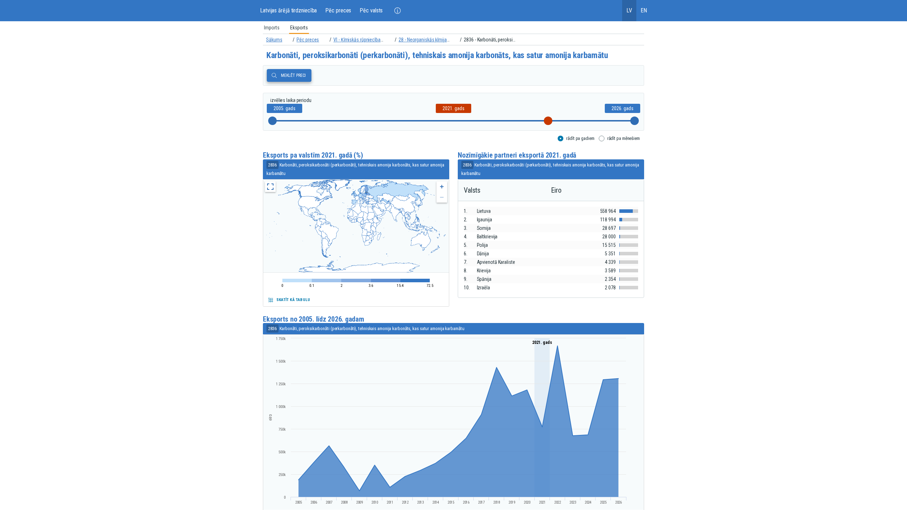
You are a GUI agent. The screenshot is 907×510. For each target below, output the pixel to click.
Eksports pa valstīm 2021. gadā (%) (313, 155)
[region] (453, 27)
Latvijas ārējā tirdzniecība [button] (288, 10)
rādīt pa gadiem (580, 138)
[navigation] (453, 39)
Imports (272, 27)
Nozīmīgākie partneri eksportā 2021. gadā (517, 155)
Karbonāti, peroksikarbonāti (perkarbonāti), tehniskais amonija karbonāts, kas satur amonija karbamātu (437, 55)
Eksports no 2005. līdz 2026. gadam (313, 319)
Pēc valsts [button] (371, 10)
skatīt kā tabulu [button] (293, 300)
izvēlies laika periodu (290, 100)
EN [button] (644, 10)
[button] (397, 10)
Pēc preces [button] (338, 10)
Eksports (299, 27)
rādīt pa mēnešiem (623, 138)
